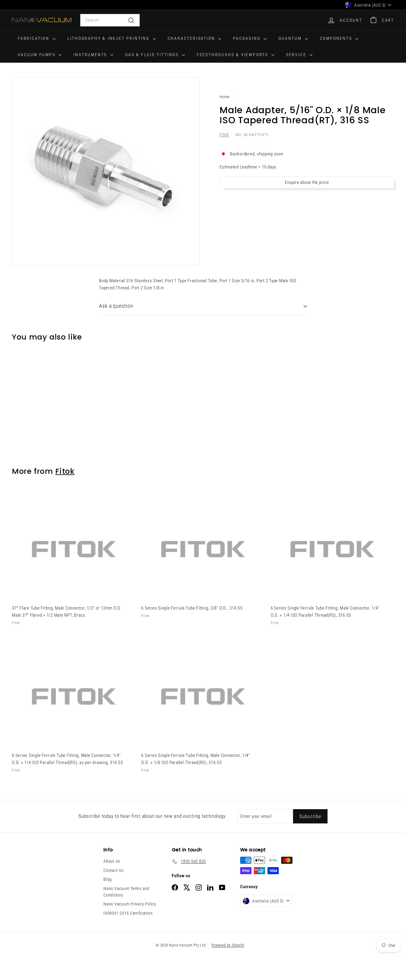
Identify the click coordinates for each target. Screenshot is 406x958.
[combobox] (110, 20)
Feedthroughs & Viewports (233, 54)
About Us (111, 861)
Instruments (91, 54)
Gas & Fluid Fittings (152, 54)
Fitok (224, 135)
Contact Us (113, 870)
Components (337, 38)
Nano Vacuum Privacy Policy (129, 904)
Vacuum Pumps (37, 54)
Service (297, 54)
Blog (107, 879)
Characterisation (192, 38)
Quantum (290, 38)
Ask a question (116, 306)
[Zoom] (105, 171)
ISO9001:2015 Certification (128, 913)
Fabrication (34, 38)
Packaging (247, 38)
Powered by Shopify (228, 945)
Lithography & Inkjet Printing (109, 38)
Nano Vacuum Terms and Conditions (126, 891)
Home (224, 96)
